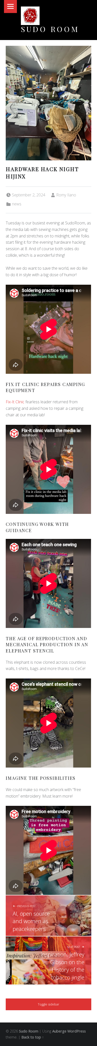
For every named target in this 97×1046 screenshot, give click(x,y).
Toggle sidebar (48, 1004)
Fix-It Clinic (15, 402)
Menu (10, 6)
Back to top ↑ (32, 1037)
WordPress (76, 1031)
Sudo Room (50, 29)
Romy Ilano (66, 195)
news (16, 204)
